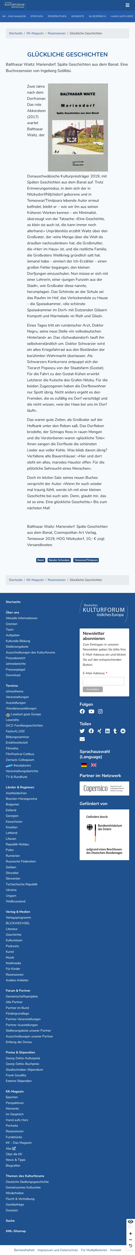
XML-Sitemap (16, 1231)
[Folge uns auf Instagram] (101, 711)
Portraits (12, 1125)
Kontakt (115, 1250)
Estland (11, 810)
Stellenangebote (17, 646)
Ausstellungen (16, 703)
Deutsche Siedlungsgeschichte (27, 1182)
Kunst (10, 952)
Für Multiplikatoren (94, 1250)
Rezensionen (15, 974)
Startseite (13, 602)
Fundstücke (14, 1137)
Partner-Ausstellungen (22, 1025)
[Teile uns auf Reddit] (124, 731)
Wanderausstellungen (21, 708)
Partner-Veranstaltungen (23, 1019)
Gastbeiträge (15, 1204)
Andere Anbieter (17, 980)
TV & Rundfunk (16, 777)
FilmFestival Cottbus (20, 754)
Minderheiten (15, 1193)
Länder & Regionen (20, 787)
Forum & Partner (18, 990)
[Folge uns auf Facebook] (83, 711)
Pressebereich (15, 658)
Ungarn (11, 896)
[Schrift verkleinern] (131, 1240)
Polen (10, 850)
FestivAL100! (15, 731)
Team (10, 629)
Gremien (11, 624)
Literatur (12, 929)
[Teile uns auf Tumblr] (116, 731)
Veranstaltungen (17, 697)
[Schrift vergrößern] (131, 1234)
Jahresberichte (16, 664)
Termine (12, 686)
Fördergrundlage (17, 1013)
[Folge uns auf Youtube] (92, 711)
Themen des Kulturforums (25, 1176)
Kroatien (11, 827)
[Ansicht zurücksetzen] (130, 1246)
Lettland (11, 833)
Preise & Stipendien (20, 1052)
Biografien (13, 1165)
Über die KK (14, 1154)
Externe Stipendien (19, 1081)
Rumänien (13, 856)
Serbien (11, 867)
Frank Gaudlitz (16, 1075)
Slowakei (12, 873)
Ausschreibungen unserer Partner (29, 1036)
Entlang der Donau (19, 1042)
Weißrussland (15, 901)
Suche (10, 1221)
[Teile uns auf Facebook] (92, 731)
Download (13, 675)
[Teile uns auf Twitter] (83, 731)
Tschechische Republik (21, 884)
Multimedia (13, 963)
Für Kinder (13, 969)
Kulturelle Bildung (18, 641)
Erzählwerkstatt (17, 742)
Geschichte (13, 934)
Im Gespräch (97, 16)
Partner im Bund (17, 1008)
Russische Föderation (21, 861)
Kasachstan (14, 821)
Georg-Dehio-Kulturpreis (23, 1058)
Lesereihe (12, 720)
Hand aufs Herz (17, 1120)
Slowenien (13, 878)
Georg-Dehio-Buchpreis (22, 1064)
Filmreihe (12, 748)
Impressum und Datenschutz (58, 1250)
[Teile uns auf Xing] (101, 731)
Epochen (37, 16)
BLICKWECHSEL (18, 923)
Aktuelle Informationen (21, 618)
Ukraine (11, 890)
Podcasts (12, 946)
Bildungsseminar (17, 737)
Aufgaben (13, 635)
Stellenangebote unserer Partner (28, 1030)
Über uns (12, 612)
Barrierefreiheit (24, 1250)
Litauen (11, 839)
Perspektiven (57, 16)
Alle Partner (14, 1002)
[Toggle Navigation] (127, 5)
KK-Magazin (15, 1091)
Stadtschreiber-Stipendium (24, 1070)
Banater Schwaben (59, 560)
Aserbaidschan (16, 793)
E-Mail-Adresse (95, 673)
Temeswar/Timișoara (86, 560)
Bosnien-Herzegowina (21, 799)
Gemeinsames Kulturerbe (23, 1187)
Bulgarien (12, 804)
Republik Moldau (17, 844)
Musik (10, 957)
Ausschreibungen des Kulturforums (30, 652)
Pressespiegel (15, 669)
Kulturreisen (14, 940)
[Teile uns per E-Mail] (83, 739)
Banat (40, 560)
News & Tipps (15, 1160)
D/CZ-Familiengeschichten (24, 725)
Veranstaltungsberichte (22, 771)
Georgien (12, 816)
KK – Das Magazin (14, 16)
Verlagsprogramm (18, 917)
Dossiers (12, 1210)
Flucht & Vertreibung (20, 1199)
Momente (77, 16)
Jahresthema (14, 691)
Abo (9, 1148)
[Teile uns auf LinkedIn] (108, 731)
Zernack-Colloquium (20, 760)
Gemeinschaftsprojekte (22, 996)
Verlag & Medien (18, 912)
